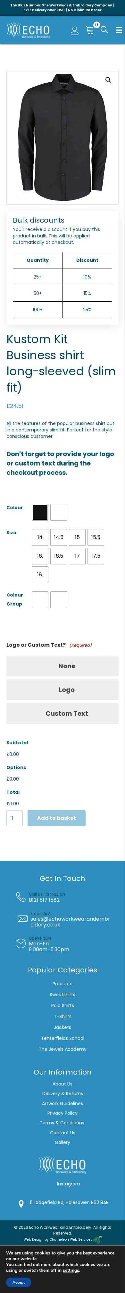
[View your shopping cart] (88, 30)
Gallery (62, 1142)
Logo (67, 689)
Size (11, 532)
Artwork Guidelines (62, 1103)
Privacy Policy (62, 1113)
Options (16, 767)
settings (71, 1270)
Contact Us (62, 1132)
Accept (19, 1282)
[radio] (40, 512)
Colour (14, 507)
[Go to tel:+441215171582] (67, 897)
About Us (62, 1084)
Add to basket (56, 818)
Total (13, 792)
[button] (103, 30)
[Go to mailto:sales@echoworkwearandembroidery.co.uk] (67, 919)
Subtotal (17, 742)
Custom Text (67, 713)
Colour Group (14, 599)
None (66, 665)
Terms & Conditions (63, 1123)
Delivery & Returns (62, 1093)
